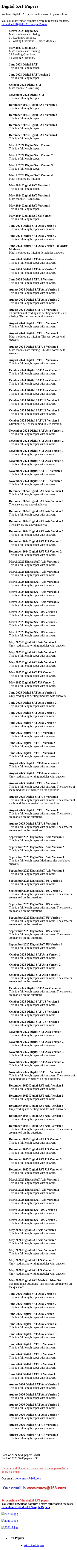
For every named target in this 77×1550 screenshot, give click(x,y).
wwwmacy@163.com (28, 1478)
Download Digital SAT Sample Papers (24, 24)
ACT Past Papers (34, 1545)
